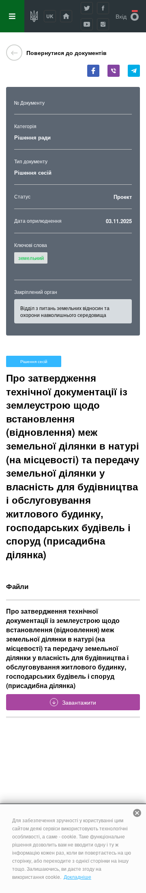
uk (50, 16)
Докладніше (77, 876)
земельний (30, 258)
